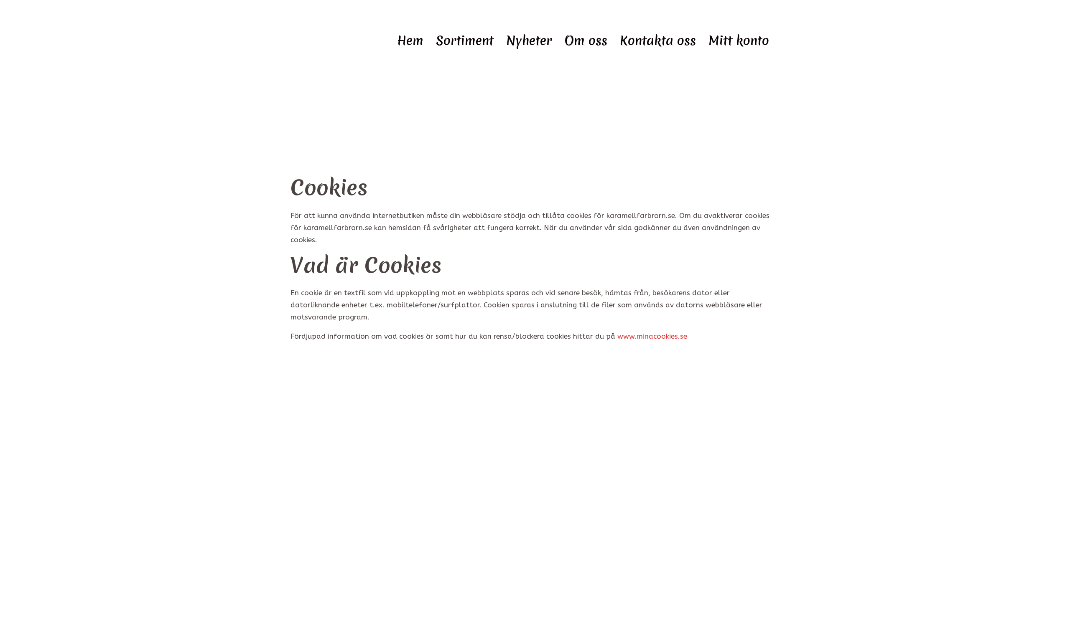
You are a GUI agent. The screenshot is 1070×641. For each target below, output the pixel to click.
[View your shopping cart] (1035, 37)
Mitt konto (738, 41)
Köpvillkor (313, 510)
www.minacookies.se (652, 336)
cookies (308, 461)
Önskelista (313, 560)
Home (517, 102)
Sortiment (465, 41)
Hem (410, 41)
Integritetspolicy (323, 486)
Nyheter (529, 41)
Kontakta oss (658, 41)
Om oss (586, 41)
